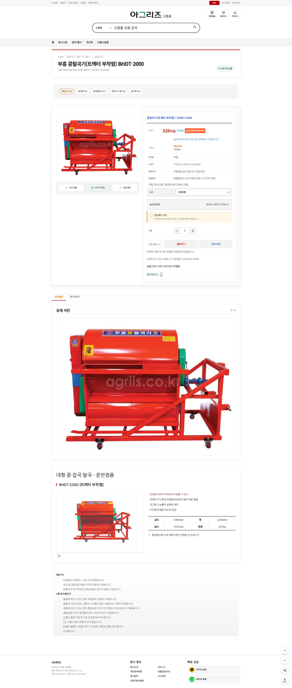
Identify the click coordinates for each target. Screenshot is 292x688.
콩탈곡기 (99, 57)
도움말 (83, 3)
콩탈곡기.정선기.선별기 (78, 57)
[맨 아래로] (284, 660)
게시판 (89, 42)
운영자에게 (93, 3)
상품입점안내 (164, 671)
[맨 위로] (284, 650)
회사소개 (134, 667)
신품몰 (60, 57)
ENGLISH (236, 3)
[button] (146, 386)
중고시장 (62, 42)
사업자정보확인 (137, 681)
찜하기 (156, 244)
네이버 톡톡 (201, 679)
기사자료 (162, 676)
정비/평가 (77, 42)
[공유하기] (284, 670)
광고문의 (134, 676)
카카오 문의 (201, 670)
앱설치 (63, 3)
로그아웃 (226, 3)
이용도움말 (103, 42)
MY (214, 3)
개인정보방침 (136, 671)
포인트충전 (73, 3)
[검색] (195, 27)
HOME (55, 3)
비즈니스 (162, 667)
